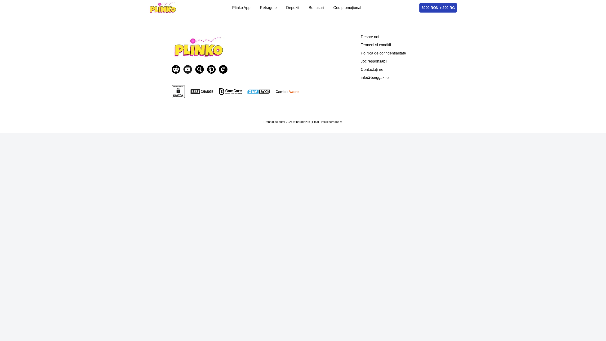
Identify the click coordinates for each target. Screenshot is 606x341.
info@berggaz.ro (375, 78)
